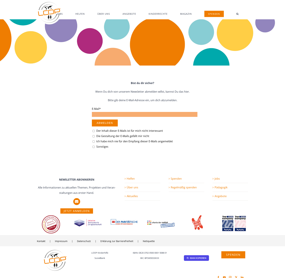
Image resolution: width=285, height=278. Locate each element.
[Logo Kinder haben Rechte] (197, 216)
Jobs (217, 178)
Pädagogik (221, 187)
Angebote (221, 196)
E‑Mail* (96, 109)
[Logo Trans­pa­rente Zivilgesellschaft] (88, 220)
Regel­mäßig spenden (184, 187)
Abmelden (105, 123)
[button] (237, 13)
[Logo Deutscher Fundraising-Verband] (51, 216)
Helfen (131, 178)
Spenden (176, 178)
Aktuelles (132, 196)
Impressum (61, 241)
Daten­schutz (84, 241)
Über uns (132, 187)
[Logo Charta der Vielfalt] (161, 221)
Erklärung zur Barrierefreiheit (116, 241)
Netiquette (149, 241)
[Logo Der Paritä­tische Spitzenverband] (124, 220)
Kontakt (41, 241)
